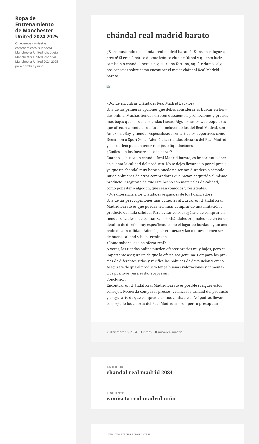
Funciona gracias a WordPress (128, 434)
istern (147, 332)
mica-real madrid (170, 332)
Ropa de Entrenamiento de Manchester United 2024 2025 (36, 27)
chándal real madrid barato (166, 51)
